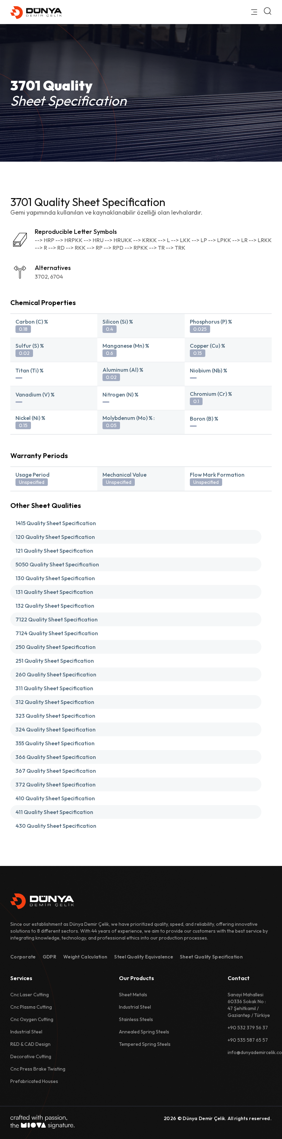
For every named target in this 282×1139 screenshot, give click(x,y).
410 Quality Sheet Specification (55, 798)
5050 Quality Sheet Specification (57, 564)
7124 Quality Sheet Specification (56, 633)
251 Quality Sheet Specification (54, 660)
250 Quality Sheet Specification (55, 646)
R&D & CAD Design (30, 1044)
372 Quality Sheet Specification (55, 784)
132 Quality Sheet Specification (54, 605)
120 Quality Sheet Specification (55, 536)
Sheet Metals (133, 994)
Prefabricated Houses (34, 1081)
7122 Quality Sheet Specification (56, 619)
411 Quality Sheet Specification (54, 812)
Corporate (23, 957)
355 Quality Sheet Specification (55, 743)
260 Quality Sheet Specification (55, 674)
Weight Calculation (85, 957)
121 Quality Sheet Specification (54, 550)
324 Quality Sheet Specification (55, 729)
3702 (41, 276)
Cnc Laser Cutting (29, 994)
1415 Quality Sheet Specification (55, 523)
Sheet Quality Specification (211, 957)
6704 (56, 276)
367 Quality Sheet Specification (55, 770)
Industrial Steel (26, 1032)
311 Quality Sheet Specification (54, 688)
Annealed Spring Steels (144, 1032)
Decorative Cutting (30, 1056)
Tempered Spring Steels (145, 1044)
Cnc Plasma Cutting (31, 1007)
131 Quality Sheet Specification (54, 591)
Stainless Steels (136, 1019)
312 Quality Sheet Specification (54, 701)
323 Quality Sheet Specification (55, 715)
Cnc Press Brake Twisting (37, 1069)
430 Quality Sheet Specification (55, 825)
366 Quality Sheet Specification (55, 756)
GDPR (49, 957)
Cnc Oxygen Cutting (31, 1019)
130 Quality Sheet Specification (55, 578)
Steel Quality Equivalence (143, 957)
